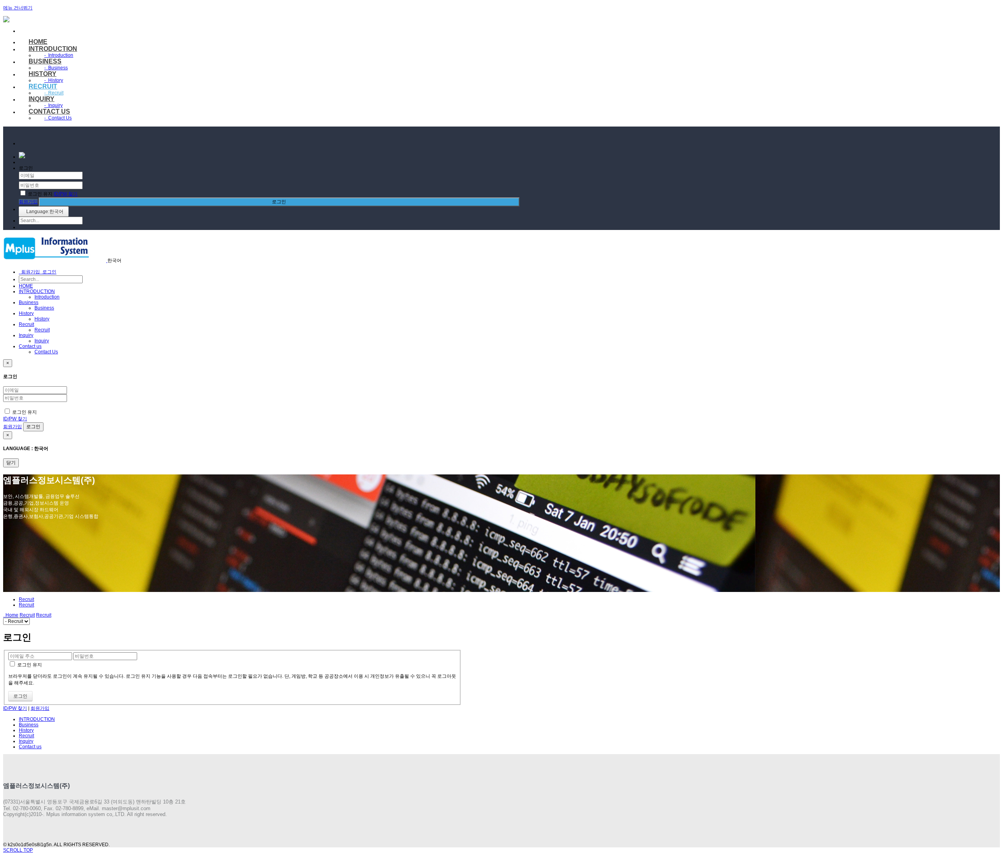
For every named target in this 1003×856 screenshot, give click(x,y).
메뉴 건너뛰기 (18, 8)
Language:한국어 (43, 211)
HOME (38, 41)
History (42, 74)
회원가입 (28, 201)
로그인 (279, 201)
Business (45, 61)
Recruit (43, 86)
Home (10, 615)
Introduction (58, 55)
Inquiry (41, 99)
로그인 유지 (40, 194)
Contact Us (58, 118)
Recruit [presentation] (26, 605)
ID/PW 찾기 (66, 194)
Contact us (49, 111)
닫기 (11, 462)
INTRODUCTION (53, 48)
